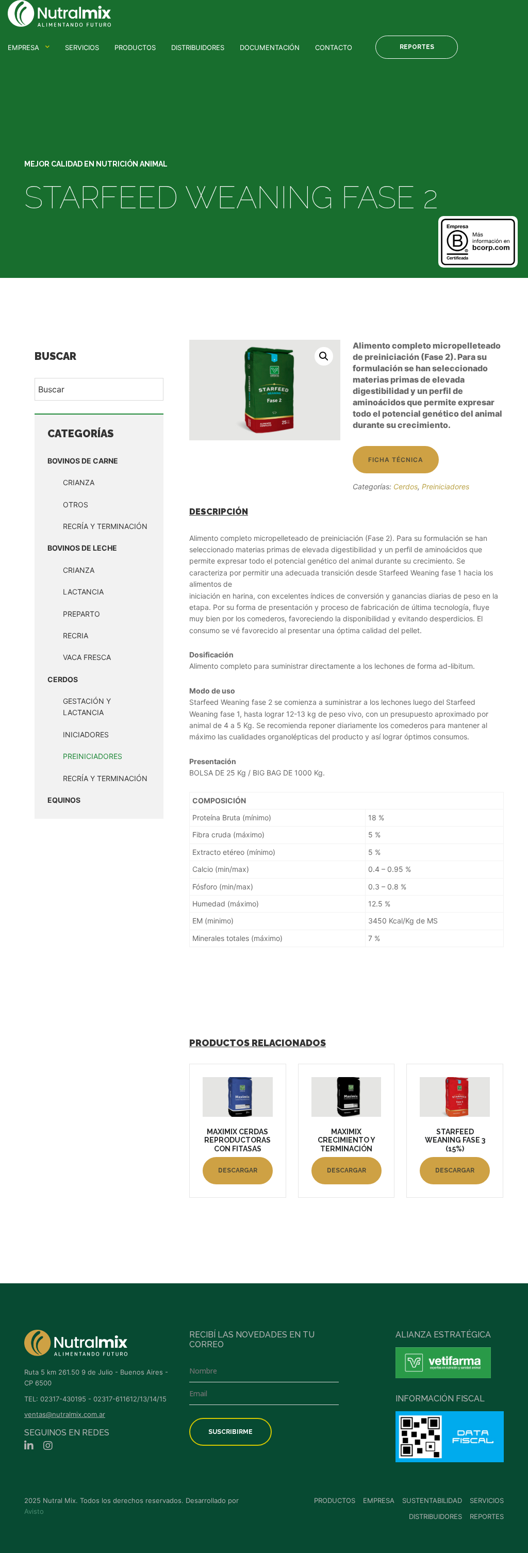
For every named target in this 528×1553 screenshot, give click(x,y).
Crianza (78, 482)
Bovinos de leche (82, 547)
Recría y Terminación (105, 526)
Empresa (23, 47)
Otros (75, 504)
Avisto (34, 1511)
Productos (135, 47)
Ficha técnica (395, 460)
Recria (75, 635)
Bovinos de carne (82, 460)
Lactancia (83, 591)
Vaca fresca (87, 657)
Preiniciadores (92, 756)
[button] (324, 356)
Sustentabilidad (432, 1500)
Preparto (81, 613)
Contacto (333, 47)
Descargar (237, 1170)
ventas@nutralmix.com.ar (64, 1414)
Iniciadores (86, 734)
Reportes (417, 47)
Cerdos (62, 679)
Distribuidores (197, 47)
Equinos (63, 800)
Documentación (270, 47)
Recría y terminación (105, 778)
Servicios (82, 47)
